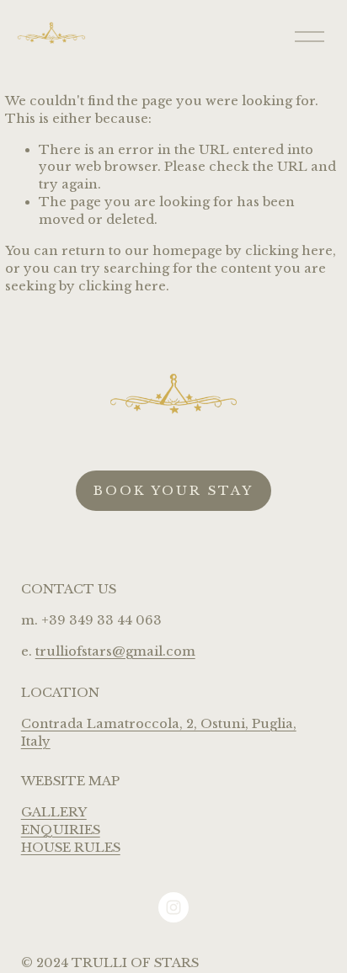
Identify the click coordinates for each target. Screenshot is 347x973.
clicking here (289, 250)
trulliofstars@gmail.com (115, 651)
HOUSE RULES (70, 847)
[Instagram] (173, 907)
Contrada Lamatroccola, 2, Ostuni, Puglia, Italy (158, 732)
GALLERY (54, 812)
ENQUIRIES (60, 829)
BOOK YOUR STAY (173, 490)
